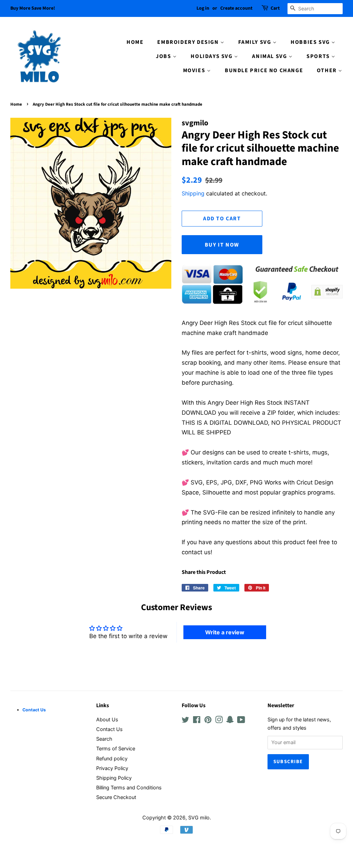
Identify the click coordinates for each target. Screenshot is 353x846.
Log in (202, 8)
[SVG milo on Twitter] (185, 721)
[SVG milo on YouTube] (241, 721)
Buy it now (222, 245)
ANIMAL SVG (270, 56)
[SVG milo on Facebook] (197, 721)
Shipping (193, 193)
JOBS (164, 56)
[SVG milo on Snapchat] (230, 721)
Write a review (224, 632)
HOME (135, 42)
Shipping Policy (114, 778)
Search (104, 739)
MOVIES (195, 70)
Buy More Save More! (32, 8)
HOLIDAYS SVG (212, 56)
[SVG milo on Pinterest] (208, 721)
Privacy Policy (112, 768)
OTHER (328, 70)
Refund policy (112, 758)
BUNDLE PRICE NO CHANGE (264, 70)
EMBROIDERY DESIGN (188, 42)
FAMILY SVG (255, 42)
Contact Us (109, 729)
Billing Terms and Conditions (129, 787)
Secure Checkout (116, 797)
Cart (275, 8)
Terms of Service (115, 748)
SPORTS (318, 56)
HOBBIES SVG (311, 42)
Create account (236, 8)
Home (16, 104)
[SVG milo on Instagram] (219, 721)
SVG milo (199, 817)
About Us (107, 719)
